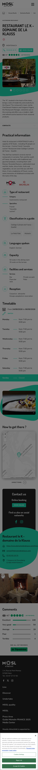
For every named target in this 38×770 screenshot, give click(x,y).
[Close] (35, 735)
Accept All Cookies (19, 766)
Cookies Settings (19, 754)
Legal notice (12, 750)
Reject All (19, 760)
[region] (19, 751)
